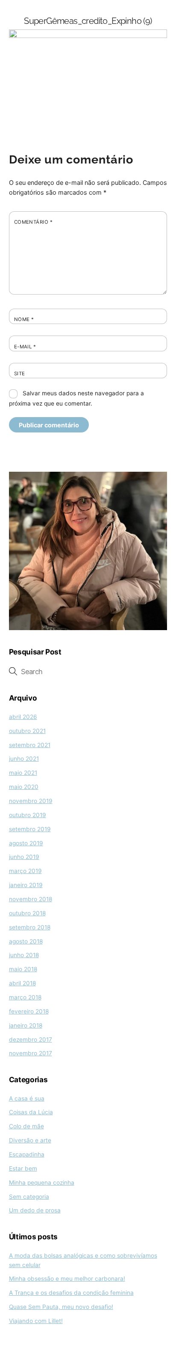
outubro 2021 (27, 730)
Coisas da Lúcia (31, 1112)
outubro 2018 (27, 913)
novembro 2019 (31, 800)
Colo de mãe (26, 1126)
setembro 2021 (29, 745)
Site (19, 374)
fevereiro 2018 (29, 1011)
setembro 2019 (30, 829)
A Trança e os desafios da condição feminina (71, 1292)
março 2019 (25, 870)
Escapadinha (26, 1154)
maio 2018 (23, 969)
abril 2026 (23, 716)
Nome (24, 319)
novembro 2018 (30, 899)
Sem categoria (29, 1196)
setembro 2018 (29, 927)
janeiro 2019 (26, 885)
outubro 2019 (27, 815)
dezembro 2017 (30, 1039)
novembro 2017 (30, 1053)
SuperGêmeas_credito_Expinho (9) (88, 21)
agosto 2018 (26, 941)
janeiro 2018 (25, 1025)
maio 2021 (23, 772)
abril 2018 (22, 983)
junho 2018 (24, 955)
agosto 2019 (26, 843)
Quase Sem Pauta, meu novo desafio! (61, 1306)
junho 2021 (24, 758)
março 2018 (25, 997)
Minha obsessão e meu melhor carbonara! (67, 1278)
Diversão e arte (30, 1140)
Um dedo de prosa (35, 1210)
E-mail (25, 347)
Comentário (33, 222)
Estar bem (23, 1168)
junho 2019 (24, 856)
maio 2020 (23, 786)
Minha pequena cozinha (41, 1182)
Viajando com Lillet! (36, 1320)
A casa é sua (26, 1098)
